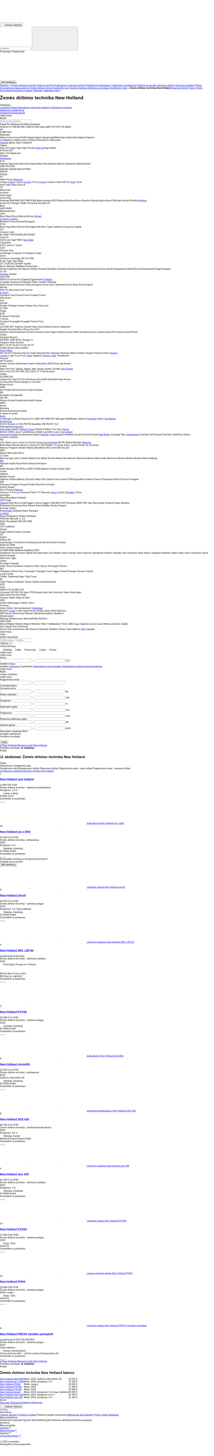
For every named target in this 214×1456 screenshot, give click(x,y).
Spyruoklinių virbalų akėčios (14, 88)
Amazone (176, 88)
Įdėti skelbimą (8, 864)
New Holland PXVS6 (13, 1011)
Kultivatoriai (61, 85)
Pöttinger (37, 90)
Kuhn (199, 88)
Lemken (28, 90)
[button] (107, 67)
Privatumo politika (26, 1415)
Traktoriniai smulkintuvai (123, 85)
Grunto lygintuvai (78, 88)
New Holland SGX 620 (14, 1119)
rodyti (4, 742)
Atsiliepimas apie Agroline (80, 1415)
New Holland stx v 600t (15, 831)
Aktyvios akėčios (166, 85)
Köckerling (18, 90)
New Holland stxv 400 (14, 1174)
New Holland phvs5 (13, 895)
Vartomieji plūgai (76, 85)
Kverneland (6, 90)
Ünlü (56, 90)
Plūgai (198, 85)
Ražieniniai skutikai (147, 85)
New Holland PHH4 (12, 1281)
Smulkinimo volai (118, 88)
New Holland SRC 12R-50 (17, 950)
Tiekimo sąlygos (8, 1415)
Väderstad (48, 90)
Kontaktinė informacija (30, 1402)
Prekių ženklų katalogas (106, 1415)
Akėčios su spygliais (98, 88)
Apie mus (5, 1402)
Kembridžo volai (61, 88)
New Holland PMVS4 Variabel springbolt (26, 1333)
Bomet (185, 88)
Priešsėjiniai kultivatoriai (98, 85)
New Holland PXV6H (13, 1229)
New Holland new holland (17, 779)
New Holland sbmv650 (15, 1064)
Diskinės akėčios (45, 85)
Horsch (192, 88)
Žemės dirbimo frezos (41, 88)
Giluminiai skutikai (184, 85)
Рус (6, 1409)
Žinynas (14, 1402)
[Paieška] (55, 38)
